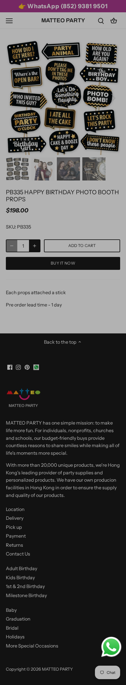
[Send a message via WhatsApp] (111, 647)
